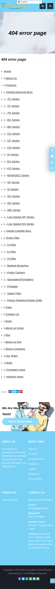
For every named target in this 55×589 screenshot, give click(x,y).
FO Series (13, 168)
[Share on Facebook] (10, 392)
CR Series (13, 147)
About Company (15, 348)
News (9, 362)
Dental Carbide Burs (18, 230)
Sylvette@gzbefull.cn (39, 508)
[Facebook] (19, 578)
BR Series (13, 126)
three (9, 321)
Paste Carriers (16, 272)
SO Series (13, 196)
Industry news (14, 376)
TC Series (13, 99)
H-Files (11, 244)
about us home (15, 328)
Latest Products (9, 500)
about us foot (13, 342)
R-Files (11, 258)
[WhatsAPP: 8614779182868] (52, 162)
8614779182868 (36, 517)
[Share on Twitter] (14, 392)
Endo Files (12, 237)
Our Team (12, 355)
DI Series (13, 154)
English (24, 2)
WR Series (13, 210)
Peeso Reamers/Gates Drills (24, 300)
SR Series (13, 203)
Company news (15, 369)
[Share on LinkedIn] (17, 392)
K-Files (11, 251)
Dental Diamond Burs (19, 92)
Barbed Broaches (18, 265)
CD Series (13, 133)
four (8, 335)
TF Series (13, 106)
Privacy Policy (35, 479)
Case (9, 307)
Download (33, 464)
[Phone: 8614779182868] (52, 156)
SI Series (12, 189)
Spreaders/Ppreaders (20, 279)
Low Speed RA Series (20, 224)
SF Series (13, 182)
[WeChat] (38, 578)
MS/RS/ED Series (18, 175)
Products (11, 85)
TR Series (13, 113)
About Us (11, 78)
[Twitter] (23, 578)
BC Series (13, 119)
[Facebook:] (52, 150)
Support (32, 469)
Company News (36, 459)
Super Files (14, 293)
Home (7, 71)
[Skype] (34, 578)
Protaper (12, 286)
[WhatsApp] (30, 578)
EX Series (13, 161)
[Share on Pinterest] (21, 392)
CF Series (13, 140)
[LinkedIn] (27, 578)
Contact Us (12, 314)
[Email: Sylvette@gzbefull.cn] (52, 168)
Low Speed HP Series (20, 217)
